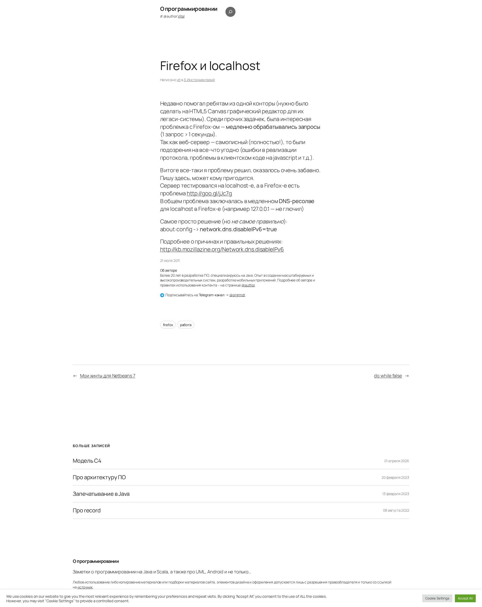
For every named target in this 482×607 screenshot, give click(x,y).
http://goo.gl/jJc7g (209, 193)
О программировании (188, 9)
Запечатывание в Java (101, 494)
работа (186, 324)
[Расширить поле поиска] (230, 12)
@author (174, 16)
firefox (168, 324)
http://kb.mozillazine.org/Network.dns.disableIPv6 (222, 249)
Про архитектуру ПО (99, 477)
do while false (388, 376)
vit (179, 79)
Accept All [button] (465, 598)
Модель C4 (87, 461)
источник (85, 587)
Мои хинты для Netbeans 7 (107, 376)
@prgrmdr (237, 294)
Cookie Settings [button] (437, 598)
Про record (87, 510)
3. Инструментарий (199, 79)
